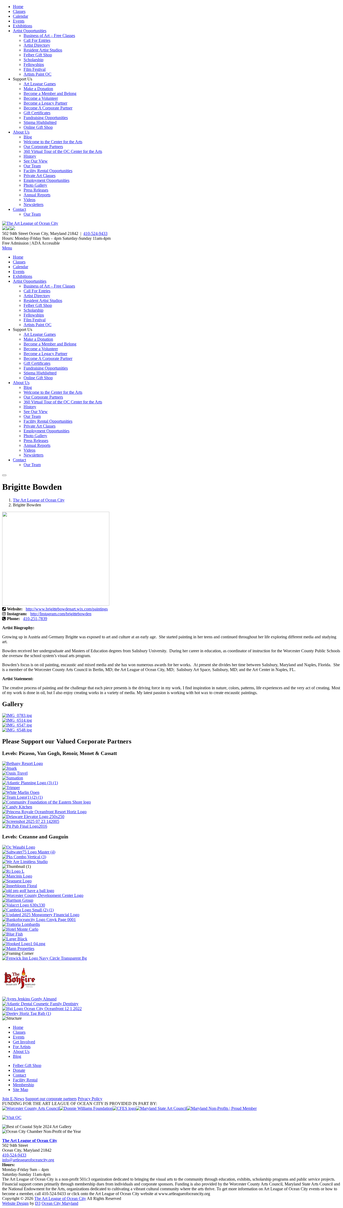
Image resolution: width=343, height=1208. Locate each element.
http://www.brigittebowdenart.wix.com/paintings (67, 609)
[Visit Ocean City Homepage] (11, 1117)
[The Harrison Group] (17, 900)
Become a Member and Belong (50, 93)
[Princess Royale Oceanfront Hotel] (44, 811)
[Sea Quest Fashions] (17, 881)
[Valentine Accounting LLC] (23, 905)
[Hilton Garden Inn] (42, 1008)
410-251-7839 (35, 618)
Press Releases (36, 190)
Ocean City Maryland (60, 1203)
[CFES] (124, 1108)
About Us (21, 132)
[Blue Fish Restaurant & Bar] (12, 934)
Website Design (15, 1203)
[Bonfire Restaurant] (19, 994)
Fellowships (34, 64)
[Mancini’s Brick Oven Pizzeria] (17, 876)
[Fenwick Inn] (44, 958)
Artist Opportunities (29, 30)
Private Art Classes (39, 175)
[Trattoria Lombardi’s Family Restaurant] (21, 924)
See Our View (36, 161)
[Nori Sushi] (30, 821)
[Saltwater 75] (28, 852)
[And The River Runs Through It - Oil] (17, 720)
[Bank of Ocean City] (39, 919)
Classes (19, 11)
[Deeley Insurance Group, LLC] (26, 1013)
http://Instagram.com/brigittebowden (60, 614)
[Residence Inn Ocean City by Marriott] (13, 871)
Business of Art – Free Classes (49, 35)
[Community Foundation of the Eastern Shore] (46, 802)
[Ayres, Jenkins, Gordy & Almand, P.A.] (29, 999)
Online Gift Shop (38, 127)
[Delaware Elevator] (33, 816)
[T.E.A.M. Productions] (22, 797)
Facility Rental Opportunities (48, 170)
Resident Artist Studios (43, 50)
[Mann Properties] (18, 948)
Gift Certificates (37, 113)
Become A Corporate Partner (48, 108)
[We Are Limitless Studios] (25, 861)
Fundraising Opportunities (46, 117)
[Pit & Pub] (24, 826)
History (30, 156)
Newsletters (33, 204)
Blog (28, 137)
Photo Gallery (35, 185)
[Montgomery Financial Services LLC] (40, 914)
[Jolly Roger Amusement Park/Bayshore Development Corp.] (9, 768)
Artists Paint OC (37, 74)
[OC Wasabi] (18, 847)
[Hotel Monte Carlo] (20, 929)
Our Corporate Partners (43, 146)
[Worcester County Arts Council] (30, 1108)
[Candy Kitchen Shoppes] (17, 807)
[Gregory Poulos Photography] (14, 939)
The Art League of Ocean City (39, 500)
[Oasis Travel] (15, 773)
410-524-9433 (95, 233)
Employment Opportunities (46, 180)
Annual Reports (37, 195)
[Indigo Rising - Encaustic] (17, 715)
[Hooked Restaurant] (23, 943)
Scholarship (33, 59)
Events (18, 21)
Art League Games (40, 84)
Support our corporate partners (51, 1098)
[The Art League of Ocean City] (30, 223)
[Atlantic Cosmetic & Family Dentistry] (40, 1003)
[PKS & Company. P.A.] (24, 857)
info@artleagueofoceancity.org (28, 1160)
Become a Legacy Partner (45, 103)
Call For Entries (37, 40)
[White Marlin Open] (20, 792)
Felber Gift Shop (38, 55)
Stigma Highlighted (40, 122)
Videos (29, 199)
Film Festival (35, 69)
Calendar (20, 16)
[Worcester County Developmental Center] (42, 895)
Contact (19, 209)
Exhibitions (22, 26)
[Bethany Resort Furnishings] (22, 763)
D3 (37, 1203)
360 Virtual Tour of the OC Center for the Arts (63, 151)
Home (18, 6)
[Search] (4, 475)
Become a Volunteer (41, 98)
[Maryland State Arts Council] (86, 1108)
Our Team (32, 166)
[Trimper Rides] (11, 787)
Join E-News (13, 1098)
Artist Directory (37, 45)
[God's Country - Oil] (17, 725)
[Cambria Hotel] (28, 910)
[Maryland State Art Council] (161, 1108)
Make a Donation (38, 88)
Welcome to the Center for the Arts (53, 141)
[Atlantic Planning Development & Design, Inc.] (30, 782)
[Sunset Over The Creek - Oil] (17, 730)
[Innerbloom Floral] (19, 885)
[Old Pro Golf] (28, 890)
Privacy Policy (90, 1098)
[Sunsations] (12, 778)
